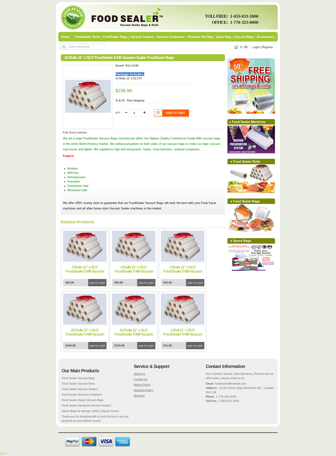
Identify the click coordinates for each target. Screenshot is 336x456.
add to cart (175, 113)
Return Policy (142, 384)
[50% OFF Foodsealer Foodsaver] (168, 28)
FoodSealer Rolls (87, 36)
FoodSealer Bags (115, 36)
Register (267, 47)
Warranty (139, 395)
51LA (3, 453)
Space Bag (223, 36)
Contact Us (140, 379)
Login (255, 47)
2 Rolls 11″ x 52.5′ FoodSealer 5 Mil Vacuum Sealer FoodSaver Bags (182, 271)
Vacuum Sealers (142, 36)
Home (65, 36)
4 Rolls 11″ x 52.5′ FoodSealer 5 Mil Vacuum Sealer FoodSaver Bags (134, 271)
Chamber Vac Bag (200, 36)
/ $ (244, 47)
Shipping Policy (143, 390)
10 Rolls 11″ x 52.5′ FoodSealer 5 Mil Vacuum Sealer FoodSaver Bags (134, 334)
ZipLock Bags (243, 36)
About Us (139, 373)
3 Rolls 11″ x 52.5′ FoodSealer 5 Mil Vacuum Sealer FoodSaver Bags (85, 271)
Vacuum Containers (170, 36)
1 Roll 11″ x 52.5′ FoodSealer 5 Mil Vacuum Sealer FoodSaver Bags (182, 334)
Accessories (265, 36)
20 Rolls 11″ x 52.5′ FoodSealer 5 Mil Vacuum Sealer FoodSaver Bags (85, 334)
